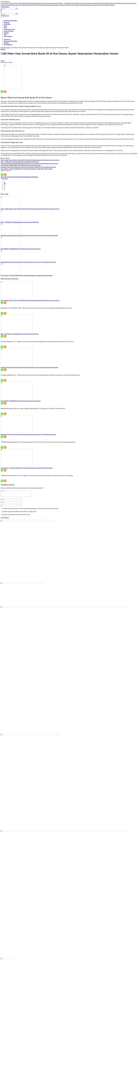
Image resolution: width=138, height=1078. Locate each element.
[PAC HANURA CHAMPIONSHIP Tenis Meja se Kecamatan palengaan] (11, 247)
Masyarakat (28, 177)
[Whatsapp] (2, 91)
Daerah (3, 49)
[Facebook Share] (4, 182)
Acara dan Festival (6, 177)
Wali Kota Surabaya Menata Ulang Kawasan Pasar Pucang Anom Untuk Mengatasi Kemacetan (29, 163)
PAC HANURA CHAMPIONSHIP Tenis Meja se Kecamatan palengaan (38, 5)
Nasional (6, 22)
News (5, 26)
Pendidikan (7, 24)
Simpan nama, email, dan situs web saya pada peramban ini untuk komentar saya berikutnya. (30, 508)
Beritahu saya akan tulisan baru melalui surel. (16, 514)
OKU (5, 34)
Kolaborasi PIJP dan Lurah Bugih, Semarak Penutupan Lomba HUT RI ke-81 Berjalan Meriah (86, 5)
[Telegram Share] (4, 187)
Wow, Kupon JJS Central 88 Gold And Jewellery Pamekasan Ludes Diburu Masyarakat (27, 169)
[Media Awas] (5, 7)
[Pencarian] (1, 12)
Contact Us (7, 39)
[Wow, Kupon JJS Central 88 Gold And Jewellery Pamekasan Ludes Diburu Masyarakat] (11, 274)
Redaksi (6, 33)
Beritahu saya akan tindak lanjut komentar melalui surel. (19, 511)
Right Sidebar (8, 36)
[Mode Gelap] (1, 10)
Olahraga (35, 177)
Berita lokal (20, 177)
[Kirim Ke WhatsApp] (4, 189)
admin (2, 61)
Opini (5, 27)
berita (14, 177)
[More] (5, 91)
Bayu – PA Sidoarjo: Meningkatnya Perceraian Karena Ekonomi (78, 3)
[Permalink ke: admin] (2, 59)
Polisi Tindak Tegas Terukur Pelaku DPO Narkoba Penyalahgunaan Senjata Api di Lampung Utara (30, 3)
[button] (17, 8)
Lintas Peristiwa (8, 31)
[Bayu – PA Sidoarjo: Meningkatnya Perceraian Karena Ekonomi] (11, 220)
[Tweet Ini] (5, 184)
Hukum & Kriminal (9, 29)
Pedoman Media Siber (10, 20)
